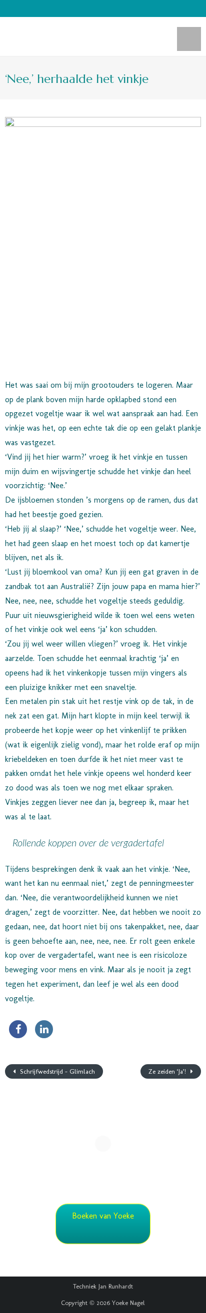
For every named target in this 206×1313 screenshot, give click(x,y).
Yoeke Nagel (128, 1303)
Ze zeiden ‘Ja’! (168, 1071)
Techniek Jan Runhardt (103, 1286)
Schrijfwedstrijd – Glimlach (56, 1071)
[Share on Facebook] (18, 1035)
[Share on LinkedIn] (44, 1035)
